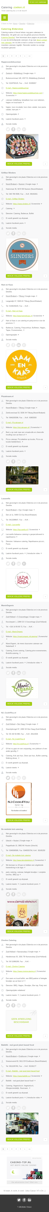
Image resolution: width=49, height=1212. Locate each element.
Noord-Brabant (11, 184)
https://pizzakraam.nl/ (21, 427)
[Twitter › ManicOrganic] (8, 673)
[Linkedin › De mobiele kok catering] (19, 894)
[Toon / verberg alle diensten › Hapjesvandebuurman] (27, 108)
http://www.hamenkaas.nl (22, 316)
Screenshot (11, 95)
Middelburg (18, 73)
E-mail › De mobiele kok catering (18, 855)
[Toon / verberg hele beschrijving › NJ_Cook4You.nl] (27, 749)
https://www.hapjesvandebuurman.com (27, 93)
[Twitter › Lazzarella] (8, 564)
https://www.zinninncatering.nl (24, 971)
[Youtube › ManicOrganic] (24, 673)
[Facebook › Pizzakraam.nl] (13, 461)
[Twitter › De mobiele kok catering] (8, 894)
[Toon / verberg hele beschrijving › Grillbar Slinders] (27, 208)
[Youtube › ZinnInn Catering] (24, 1005)
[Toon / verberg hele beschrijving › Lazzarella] (27, 535)
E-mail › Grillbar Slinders (15, 199)
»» (29, 56)
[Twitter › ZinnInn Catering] (8, 1005)
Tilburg (21, 296)
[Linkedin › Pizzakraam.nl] (19, 461)
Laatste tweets (12, 768)
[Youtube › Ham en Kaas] (24, 345)
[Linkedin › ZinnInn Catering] (19, 1005)
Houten (16, 841)
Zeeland (9, 73)
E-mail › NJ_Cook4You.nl (15, 739)
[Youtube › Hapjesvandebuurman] (24, 129)
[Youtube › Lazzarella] (24, 564)
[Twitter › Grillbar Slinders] (8, 233)
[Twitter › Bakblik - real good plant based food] (8, 1108)
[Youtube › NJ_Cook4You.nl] (24, 778)
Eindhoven (23, 1056)
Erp (20, 510)
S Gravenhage (22, 617)
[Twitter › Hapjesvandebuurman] (8, 129)
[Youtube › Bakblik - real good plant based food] (24, 1108)
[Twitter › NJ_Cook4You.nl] (8, 778)
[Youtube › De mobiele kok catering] (24, 894)
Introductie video (34, 553)
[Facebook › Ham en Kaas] (13, 345)
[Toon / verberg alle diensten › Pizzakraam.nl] (27, 440)
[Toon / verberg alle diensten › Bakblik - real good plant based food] (27, 1087)
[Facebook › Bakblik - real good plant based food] (13, 1108)
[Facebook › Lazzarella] (13, 564)
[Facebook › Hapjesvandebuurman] (13, 129)
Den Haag (21, 724)
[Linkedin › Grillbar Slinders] (19, 233)
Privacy (29, 1207)
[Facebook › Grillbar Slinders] (13, 233)
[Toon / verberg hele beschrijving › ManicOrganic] (27, 644)
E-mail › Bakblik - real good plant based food (22, 1071)
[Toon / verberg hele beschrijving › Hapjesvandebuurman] (27, 101)
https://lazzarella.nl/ (20, 530)
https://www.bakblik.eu (21, 1076)
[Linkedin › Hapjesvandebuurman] (19, 129)
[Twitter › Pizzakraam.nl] (8, 461)
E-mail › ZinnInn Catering (15, 966)
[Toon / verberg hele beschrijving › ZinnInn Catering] (27, 979)
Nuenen (21, 184)
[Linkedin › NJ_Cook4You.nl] (19, 778)
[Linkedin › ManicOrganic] (19, 673)
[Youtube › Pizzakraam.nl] (24, 461)
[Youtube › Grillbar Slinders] (24, 233)
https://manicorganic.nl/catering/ (25, 636)
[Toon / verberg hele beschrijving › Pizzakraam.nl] (27, 433)
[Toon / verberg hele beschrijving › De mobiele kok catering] (27, 866)
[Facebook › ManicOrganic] (13, 673)
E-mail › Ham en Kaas (14, 311)
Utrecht (8, 841)
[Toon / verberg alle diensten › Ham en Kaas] (27, 329)
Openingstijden (12, 114)
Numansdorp (22, 952)
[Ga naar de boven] (45, 164)
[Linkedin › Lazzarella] (19, 564)
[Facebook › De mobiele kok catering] (13, 894)
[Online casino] (24, 1158)
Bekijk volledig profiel (18, 164)
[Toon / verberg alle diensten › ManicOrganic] (27, 651)
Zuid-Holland (10, 617)
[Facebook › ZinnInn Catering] (13, 1005)
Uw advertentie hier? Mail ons (24, 1182)
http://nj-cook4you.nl (20, 744)
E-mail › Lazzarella (13, 525)
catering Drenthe (8, 37)
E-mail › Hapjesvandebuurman (17, 88)
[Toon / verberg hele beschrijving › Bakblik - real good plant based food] (27, 1080)
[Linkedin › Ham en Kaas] (19, 345)
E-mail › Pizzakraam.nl (14, 423)
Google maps (30, 73)
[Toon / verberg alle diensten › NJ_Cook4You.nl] (27, 757)
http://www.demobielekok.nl (23, 860)
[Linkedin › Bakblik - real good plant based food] (19, 1108)
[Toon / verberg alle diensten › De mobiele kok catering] (27, 873)
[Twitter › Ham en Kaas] (8, 345)
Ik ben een (38, 2)
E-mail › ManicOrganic (14, 632)
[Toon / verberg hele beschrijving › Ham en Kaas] (27, 321)
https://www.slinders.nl (21, 204)
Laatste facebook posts (16, 119)
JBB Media (22, 1207)
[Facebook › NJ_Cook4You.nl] (13, 778)
